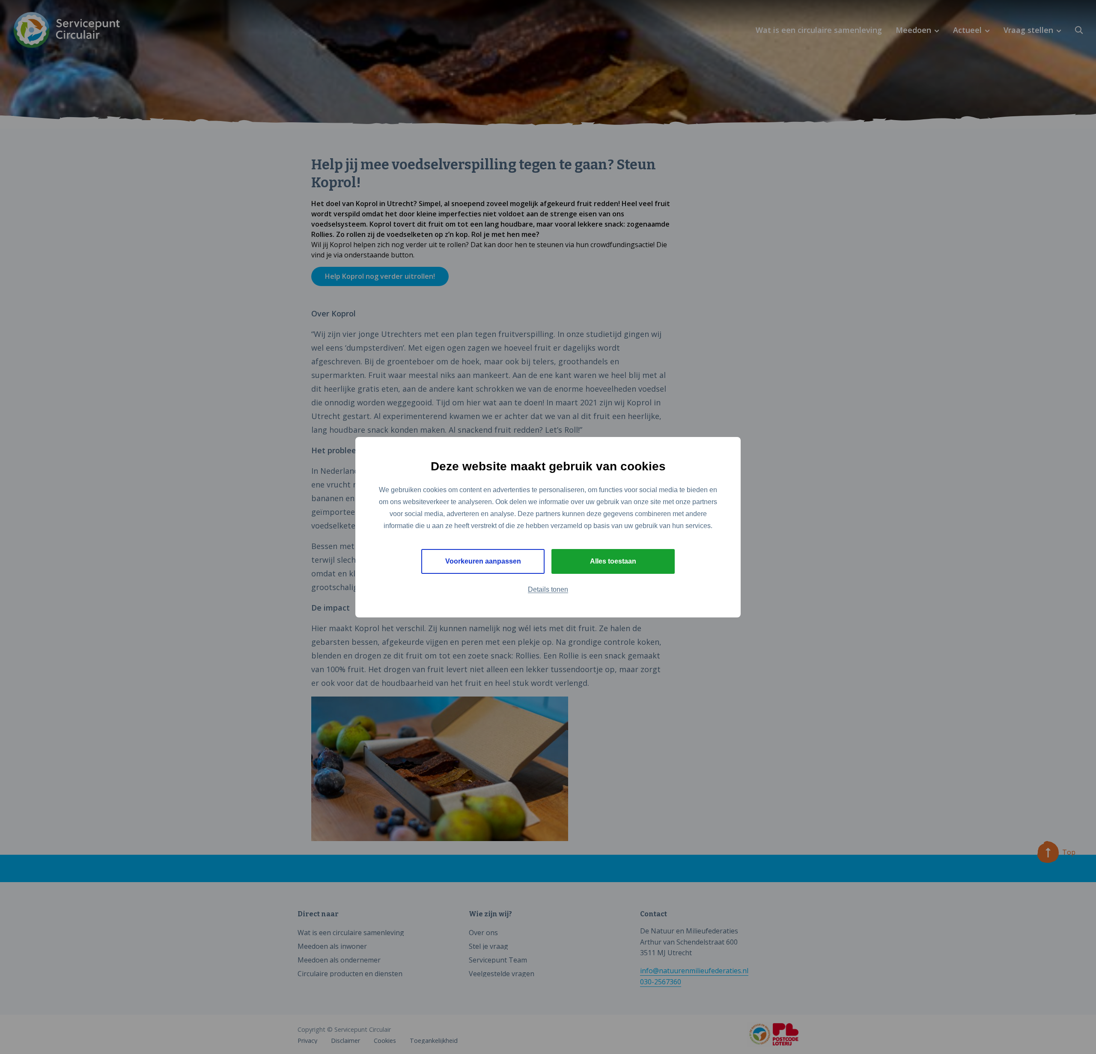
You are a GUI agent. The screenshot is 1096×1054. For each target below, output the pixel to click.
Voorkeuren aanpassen (483, 561)
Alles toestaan (613, 561)
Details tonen (548, 589)
